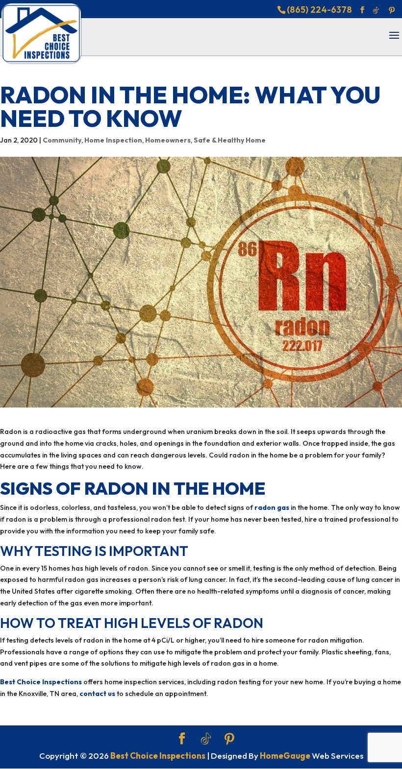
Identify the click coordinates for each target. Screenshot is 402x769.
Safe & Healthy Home (230, 140)
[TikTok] (376, 10)
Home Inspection (113, 140)
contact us (97, 693)
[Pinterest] (391, 10)
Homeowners (168, 140)
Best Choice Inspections (41, 681)
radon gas (271, 507)
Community (62, 140)
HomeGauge (285, 755)
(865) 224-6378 (319, 9)
